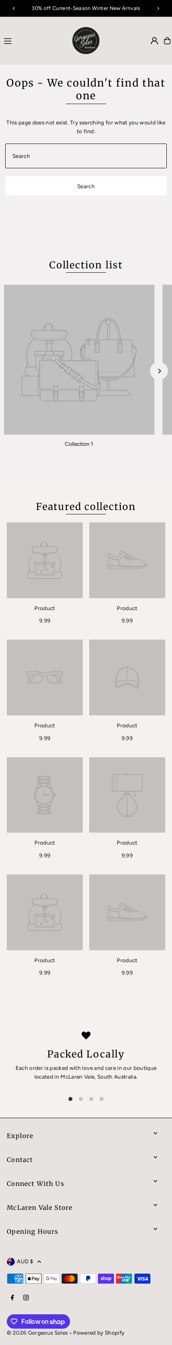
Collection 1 (79, 444)
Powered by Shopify (98, 1332)
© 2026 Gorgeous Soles (37, 1332)
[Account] (154, 40)
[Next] (158, 8)
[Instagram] (26, 1298)
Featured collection (86, 506)
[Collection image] (79, 360)
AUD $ (25, 1261)
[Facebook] (12, 1298)
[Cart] (167, 40)
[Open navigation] (31, 40)
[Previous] (14, 8)
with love (81, 1068)
